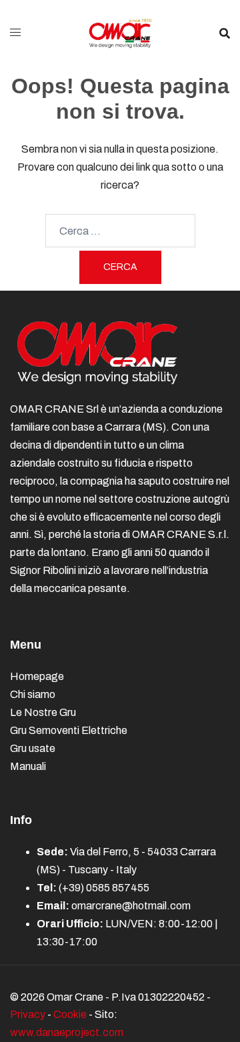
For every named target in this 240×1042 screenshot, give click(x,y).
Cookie (70, 1014)
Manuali (28, 766)
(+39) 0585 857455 (104, 887)
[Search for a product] (224, 33)
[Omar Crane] (120, 32)
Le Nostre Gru (43, 712)
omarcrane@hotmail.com (131, 905)
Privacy (27, 1014)
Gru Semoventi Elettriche (68, 730)
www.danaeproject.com (66, 1032)
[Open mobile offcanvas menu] (15, 33)
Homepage (37, 676)
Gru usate (32, 748)
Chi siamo (32, 694)
